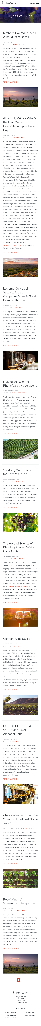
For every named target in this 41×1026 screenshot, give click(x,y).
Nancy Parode (17, 646)
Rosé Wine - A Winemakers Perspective (19, 901)
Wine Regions (10, 1018)
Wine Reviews (10, 1013)
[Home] (2, 2)
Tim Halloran (30, 828)
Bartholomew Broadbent (12, 245)
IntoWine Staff (18, 137)
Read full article (10, 82)
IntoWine (10, 3)
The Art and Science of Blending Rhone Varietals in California (19, 547)
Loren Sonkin (17, 307)
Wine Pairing (11, 1015)
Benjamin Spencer (19, 911)
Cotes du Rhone (14, 586)
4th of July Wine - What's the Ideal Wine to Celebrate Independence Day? (19, 124)
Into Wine (22, 993)
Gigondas (24, 586)
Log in (22, 998)
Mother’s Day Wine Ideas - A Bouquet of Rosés (20, 35)
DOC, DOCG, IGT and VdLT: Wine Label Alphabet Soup (17, 730)
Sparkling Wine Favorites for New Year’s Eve (19, 472)
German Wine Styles (16, 639)
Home (4, 10)
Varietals (30, 1013)
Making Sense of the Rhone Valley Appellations (20, 384)
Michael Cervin (18, 44)
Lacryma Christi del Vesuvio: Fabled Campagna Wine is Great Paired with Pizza (19, 294)
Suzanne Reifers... (19, 393)
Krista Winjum (17, 481)
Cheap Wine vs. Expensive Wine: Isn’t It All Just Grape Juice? (20, 819)
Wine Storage (30, 1015)
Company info (22, 1002)
